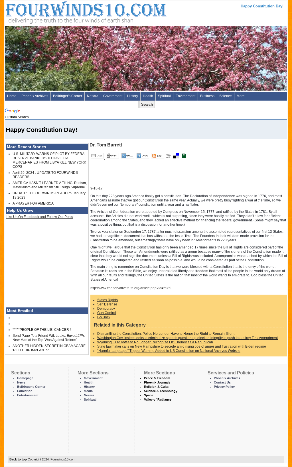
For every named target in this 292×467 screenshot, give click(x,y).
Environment (185, 96)
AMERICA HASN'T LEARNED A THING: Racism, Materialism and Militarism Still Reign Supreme (50, 185)
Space (148, 395)
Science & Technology (160, 391)
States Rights (107, 300)
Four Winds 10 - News (62, 11)
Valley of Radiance (157, 399)
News (21, 382)
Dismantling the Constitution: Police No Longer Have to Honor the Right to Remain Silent (165, 334)
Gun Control (106, 313)
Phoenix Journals (157, 382)
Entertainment (27, 395)
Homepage (25, 378)
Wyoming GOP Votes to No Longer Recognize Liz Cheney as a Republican (155, 342)
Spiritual (164, 96)
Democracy (106, 309)
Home (12, 96)
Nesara (92, 96)
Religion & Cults (156, 386)
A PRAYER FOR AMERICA (33, 203)
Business (207, 96)
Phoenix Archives (34, 96)
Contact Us (222, 382)
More (241, 96)
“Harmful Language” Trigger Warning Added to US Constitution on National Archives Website (168, 351)
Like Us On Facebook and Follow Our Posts (39, 217)
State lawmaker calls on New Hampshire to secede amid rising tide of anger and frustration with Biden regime (181, 346)
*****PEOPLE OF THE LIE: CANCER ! (42, 330)
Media (88, 391)
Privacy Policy (224, 386)
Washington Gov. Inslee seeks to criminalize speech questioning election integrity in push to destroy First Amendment (187, 338)
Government (112, 96)
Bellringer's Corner (67, 96)
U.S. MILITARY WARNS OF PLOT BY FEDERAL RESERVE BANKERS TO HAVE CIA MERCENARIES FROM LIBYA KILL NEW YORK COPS (49, 160)
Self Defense (107, 304)
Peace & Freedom (157, 378)
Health (148, 96)
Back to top (18, 459)
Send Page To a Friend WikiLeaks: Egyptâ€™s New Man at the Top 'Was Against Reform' (49, 338)
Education (25, 391)
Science (225, 96)
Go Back (103, 317)
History (132, 96)
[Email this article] (97, 158)
